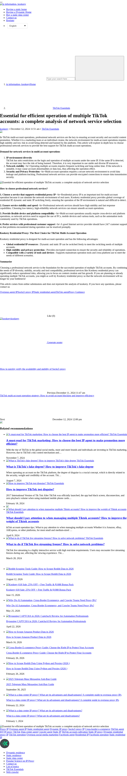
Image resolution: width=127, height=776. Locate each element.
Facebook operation (99, 734)
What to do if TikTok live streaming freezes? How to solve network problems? (55, 544)
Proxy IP (4, 729)
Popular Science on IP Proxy (20, 761)
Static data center (14, 758)
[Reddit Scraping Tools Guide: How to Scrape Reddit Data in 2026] (40, 568)
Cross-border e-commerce (97, 729)
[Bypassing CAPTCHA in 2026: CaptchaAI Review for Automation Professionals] (47, 616)
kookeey (4, 129)
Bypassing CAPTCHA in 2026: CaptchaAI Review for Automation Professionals (46, 621)
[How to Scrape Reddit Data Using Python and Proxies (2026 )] (38, 663)
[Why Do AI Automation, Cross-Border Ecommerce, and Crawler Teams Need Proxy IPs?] (51, 600)
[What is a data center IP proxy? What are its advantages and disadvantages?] (44, 710)
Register (10, 20)
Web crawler (12, 772)
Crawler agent (45, 732)
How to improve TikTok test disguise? (30, 489)
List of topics (12, 766)
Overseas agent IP (9, 292)
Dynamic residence (15, 752)
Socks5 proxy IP (26, 292)
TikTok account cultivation (75, 732)
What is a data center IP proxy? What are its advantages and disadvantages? (43, 716)
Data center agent (29, 732)
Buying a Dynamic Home (18, 12)
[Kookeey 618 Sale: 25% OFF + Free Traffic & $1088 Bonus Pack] (40, 584)
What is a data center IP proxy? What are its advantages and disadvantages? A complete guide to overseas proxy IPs (62, 700)
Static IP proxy (95, 732)
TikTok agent (62, 292)
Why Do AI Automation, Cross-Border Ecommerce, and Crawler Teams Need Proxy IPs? (50, 605)
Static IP (57, 732)
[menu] (1, 2)
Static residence (13, 755)
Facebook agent (67, 734)
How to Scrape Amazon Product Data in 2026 (28, 637)
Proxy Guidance (77, 292)
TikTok (16, 732)
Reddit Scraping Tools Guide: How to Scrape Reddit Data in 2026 (38, 574)
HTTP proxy (6, 732)
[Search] (99, 68)
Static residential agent (45, 292)
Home (21, 84)
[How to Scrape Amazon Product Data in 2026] (30, 631)
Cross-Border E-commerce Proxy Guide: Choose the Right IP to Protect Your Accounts (48, 652)
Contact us (11, 17)
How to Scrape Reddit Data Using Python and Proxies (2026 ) (36, 668)
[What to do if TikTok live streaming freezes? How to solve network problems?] (46, 538)
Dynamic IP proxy (59, 729)
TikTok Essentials (50, 129)
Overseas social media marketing (42, 734)
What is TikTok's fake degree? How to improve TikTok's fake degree (49, 466)
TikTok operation (17, 734)
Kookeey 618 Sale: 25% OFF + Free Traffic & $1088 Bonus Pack (38, 589)
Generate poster (54, 342)
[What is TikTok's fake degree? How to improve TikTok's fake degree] (41, 460)
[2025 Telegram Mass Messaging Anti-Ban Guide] (31, 679)
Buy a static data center (17, 15)
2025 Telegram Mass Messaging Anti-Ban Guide (30, 684)
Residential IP (82, 734)
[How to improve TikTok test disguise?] (26, 483)
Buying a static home (16, 9)
